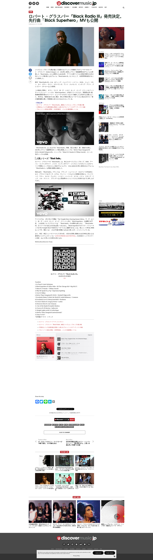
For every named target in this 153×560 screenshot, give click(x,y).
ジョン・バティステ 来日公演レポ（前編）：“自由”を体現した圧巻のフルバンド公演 (114, 96)
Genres (87, 7)
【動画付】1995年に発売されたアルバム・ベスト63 (116, 123)
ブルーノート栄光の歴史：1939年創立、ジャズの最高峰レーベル (57, 109)
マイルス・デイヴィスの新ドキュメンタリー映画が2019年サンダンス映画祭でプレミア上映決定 (111, 147)
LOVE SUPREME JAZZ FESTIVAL (65, 236)
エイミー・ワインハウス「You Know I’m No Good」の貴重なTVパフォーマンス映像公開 (114, 71)
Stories (66, 549)
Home (47, 7)
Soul (82, 424)
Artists (81, 7)
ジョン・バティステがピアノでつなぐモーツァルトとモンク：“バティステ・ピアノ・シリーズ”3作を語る (114, 56)
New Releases (59, 7)
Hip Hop (56, 424)
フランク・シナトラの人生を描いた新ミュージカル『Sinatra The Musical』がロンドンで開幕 (114, 79)
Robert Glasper (74, 424)
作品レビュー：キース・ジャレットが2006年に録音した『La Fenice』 (111, 117)
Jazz (61, 424)
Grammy (48, 424)
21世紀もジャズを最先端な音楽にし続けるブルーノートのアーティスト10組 (60, 107)
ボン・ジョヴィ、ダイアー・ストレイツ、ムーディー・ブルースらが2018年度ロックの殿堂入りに (116, 137)
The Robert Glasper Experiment (64, 427)
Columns (74, 7)
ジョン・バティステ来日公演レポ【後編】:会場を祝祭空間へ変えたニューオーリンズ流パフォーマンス (114, 88)
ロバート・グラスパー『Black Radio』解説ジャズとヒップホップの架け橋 (60, 105)
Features (66, 7)
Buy (106, 7)
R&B (66, 424)
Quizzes (101, 7)
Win (101, 549)
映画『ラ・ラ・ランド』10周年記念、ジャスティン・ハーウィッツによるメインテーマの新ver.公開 (114, 64)
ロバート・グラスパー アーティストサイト (51, 321)
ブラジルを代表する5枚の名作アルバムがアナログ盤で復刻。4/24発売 (116, 106)
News (52, 7)
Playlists (94, 7)
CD (65, 278)
